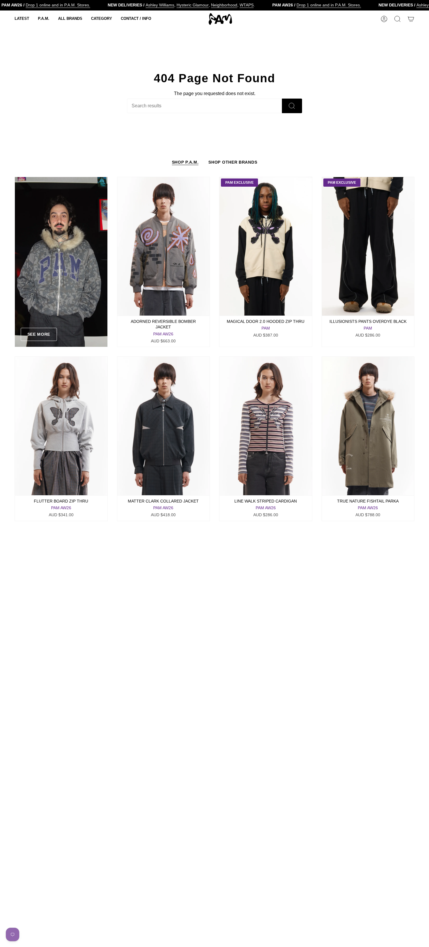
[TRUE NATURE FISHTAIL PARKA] (368, 426)
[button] (22, 19)
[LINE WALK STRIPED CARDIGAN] (265, 426)
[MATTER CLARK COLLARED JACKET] (163, 426)
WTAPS (247, 5)
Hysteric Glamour (193, 5)
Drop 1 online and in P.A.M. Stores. (58, 5)
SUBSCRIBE (364, 916)
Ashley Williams (160, 5)
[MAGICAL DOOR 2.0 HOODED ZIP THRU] (265, 246)
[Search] (292, 106)
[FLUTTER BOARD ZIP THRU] (61, 426)
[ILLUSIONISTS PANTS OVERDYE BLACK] (368, 246)
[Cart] (411, 19)
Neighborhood (224, 5)
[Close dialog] (416, 830)
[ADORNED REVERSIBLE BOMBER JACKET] (163, 246)
